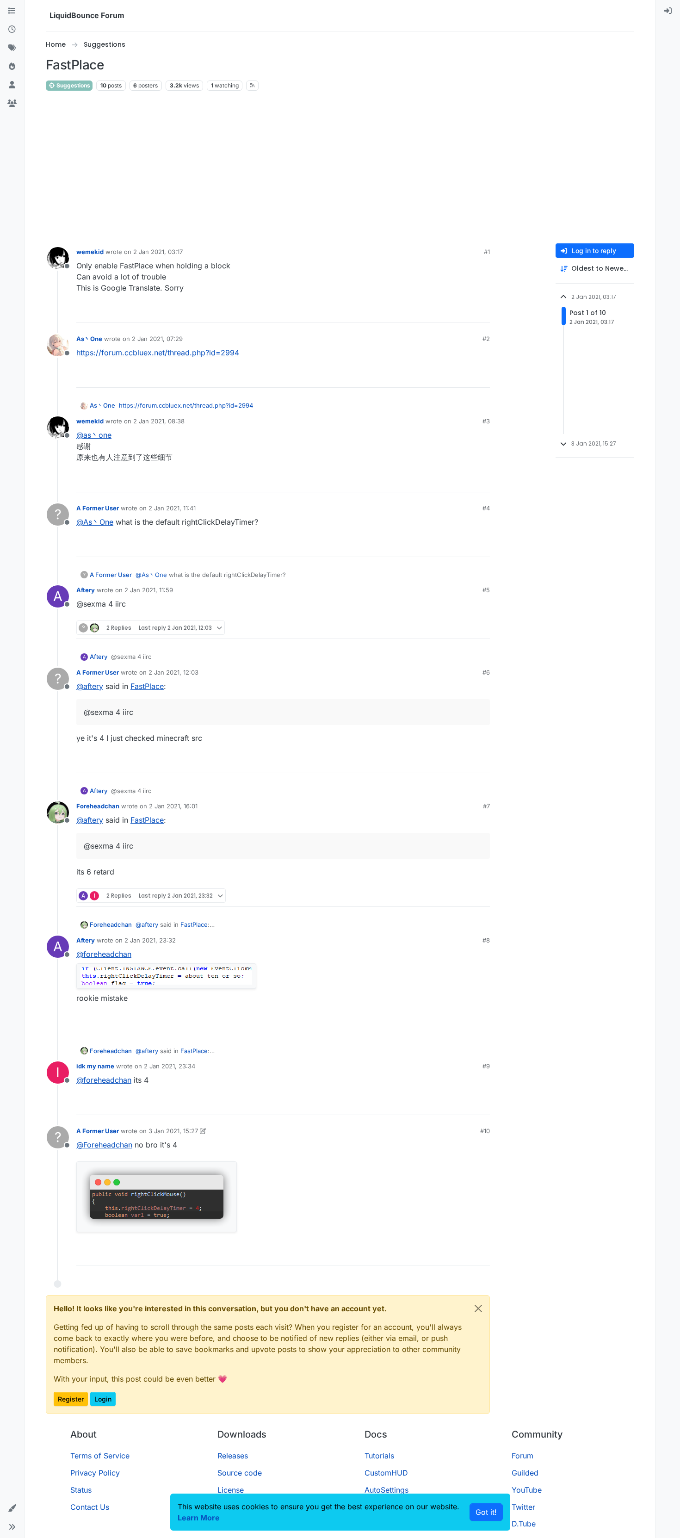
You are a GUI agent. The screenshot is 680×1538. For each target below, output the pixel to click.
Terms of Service (100, 1455)
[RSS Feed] (252, 86)
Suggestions (72, 85)
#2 (486, 338)
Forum (522, 1455)
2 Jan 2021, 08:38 (159, 421)
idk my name (95, 1066)
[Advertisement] (340, 167)
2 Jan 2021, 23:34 (169, 1066)
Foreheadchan (97, 806)
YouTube (527, 1490)
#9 (486, 1066)
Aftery (85, 590)
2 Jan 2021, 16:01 (173, 806)
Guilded (525, 1472)
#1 (487, 251)
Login (102, 1399)
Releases (232, 1455)
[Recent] (12, 29)
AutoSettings (386, 1490)
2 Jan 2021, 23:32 (150, 940)
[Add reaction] (448, 311)
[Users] (12, 85)
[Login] (668, 11)
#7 (486, 806)
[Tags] (12, 48)
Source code (239, 1472)
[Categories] (12, 11)
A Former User (97, 508)
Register (71, 1399)
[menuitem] (668, 11)
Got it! (486, 1512)
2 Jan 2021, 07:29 (157, 338)
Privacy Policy (95, 1472)
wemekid (90, 251)
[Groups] (12, 103)
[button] (12, 1508)
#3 (486, 421)
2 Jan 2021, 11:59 (148, 590)
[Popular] (12, 66)
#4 (486, 508)
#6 (486, 672)
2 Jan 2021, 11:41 (172, 508)
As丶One (89, 338)
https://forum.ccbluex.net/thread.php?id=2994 (157, 352)
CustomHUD (386, 1472)
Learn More (199, 1517)
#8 (486, 940)
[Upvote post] (465, 311)
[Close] (478, 1308)
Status (81, 1490)
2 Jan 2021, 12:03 (173, 672)
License (230, 1490)
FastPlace (147, 686)
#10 (485, 1131)
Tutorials (379, 1455)
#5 (486, 590)
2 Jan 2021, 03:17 (158, 251)
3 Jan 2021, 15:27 (173, 1131)
